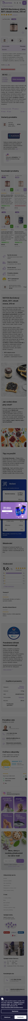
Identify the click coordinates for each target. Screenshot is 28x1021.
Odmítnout (7, 1017)
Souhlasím (20, 1017)
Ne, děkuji (7, 513)
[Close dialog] (26, 502)
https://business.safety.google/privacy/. (12, 1007)
